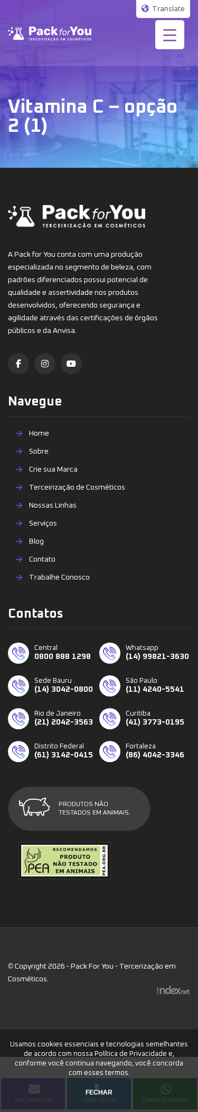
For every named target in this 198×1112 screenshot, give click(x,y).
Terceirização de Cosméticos (77, 487)
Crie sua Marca (53, 469)
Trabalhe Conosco (59, 577)
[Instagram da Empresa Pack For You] (44, 363)
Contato (42, 559)
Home (39, 433)
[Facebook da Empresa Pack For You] (18, 363)
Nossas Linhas (53, 505)
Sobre (39, 451)
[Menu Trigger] (169, 34)
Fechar (99, 1092)
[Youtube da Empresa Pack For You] (71, 363)
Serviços (43, 523)
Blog (36, 541)
